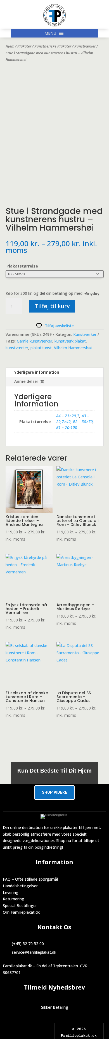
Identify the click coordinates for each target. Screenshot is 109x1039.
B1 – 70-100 (66, 427)
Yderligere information (36, 372)
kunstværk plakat (70, 341)
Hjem (10, 46)
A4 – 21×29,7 (67, 415)
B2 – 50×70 (83, 421)
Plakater (24, 46)
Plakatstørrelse (22, 266)
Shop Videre (54, 792)
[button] (50, 33)
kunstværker (17, 347)
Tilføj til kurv (52, 306)
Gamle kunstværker (34, 341)
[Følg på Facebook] (25, 1029)
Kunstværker (85, 46)
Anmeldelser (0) (29, 381)
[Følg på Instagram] (35, 1029)
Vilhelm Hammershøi (73, 347)
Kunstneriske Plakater (52, 46)
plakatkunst (41, 347)
